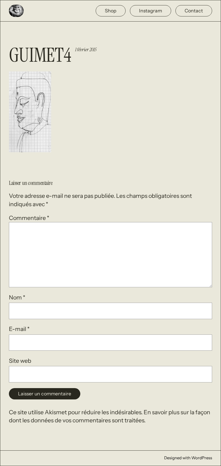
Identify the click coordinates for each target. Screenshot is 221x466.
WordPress (201, 457)
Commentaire (29, 217)
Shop (110, 10)
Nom (17, 297)
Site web (20, 360)
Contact (194, 10)
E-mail (19, 328)
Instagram (150, 10)
